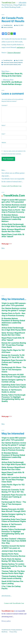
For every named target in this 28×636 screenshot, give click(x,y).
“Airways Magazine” (14, 53)
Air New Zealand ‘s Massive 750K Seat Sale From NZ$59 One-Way (14, 541)
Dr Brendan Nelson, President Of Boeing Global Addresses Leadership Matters (13, 218)
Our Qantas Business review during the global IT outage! (14, 206)
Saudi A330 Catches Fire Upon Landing (12, 582)
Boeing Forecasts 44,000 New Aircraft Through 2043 (14, 375)
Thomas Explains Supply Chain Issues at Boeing (12, 577)
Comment (5, 105)
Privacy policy (6, 621)
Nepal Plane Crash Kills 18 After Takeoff (13, 235)
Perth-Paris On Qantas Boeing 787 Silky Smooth (12, 560)
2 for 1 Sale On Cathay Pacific (11, 587)
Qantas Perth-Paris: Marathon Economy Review (13, 555)
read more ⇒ (21, 47)
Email (3, 134)
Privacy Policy (13, 631)
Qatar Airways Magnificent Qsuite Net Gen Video (13, 230)
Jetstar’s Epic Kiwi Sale (12, 551)
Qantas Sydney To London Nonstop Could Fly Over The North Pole (14, 566)
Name (4, 125)
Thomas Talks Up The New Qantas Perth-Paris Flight (13, 572)
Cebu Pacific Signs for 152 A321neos (13, 351)
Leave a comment (8, 27)
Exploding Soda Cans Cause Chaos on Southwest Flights (14, 386)
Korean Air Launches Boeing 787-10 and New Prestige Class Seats (14, 345)
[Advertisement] (14, 274)
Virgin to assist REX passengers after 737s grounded (14, 201)
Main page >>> (7, 244)
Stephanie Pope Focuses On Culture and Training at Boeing (14, 362)
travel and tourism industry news (12, 64)
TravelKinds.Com (8, 3)
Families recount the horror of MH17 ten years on (13, 547)
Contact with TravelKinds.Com (11, 186)
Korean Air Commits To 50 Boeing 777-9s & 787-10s (13, 356)
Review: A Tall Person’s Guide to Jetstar (12, 391)
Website (4, 142)
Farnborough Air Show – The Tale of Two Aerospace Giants (14, 369)
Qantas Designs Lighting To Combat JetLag (13, 381)
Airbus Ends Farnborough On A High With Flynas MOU (14, 225)
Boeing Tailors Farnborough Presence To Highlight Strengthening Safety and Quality (13, 398)
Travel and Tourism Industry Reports (13, 62)
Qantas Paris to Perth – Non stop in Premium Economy (13, 211)
